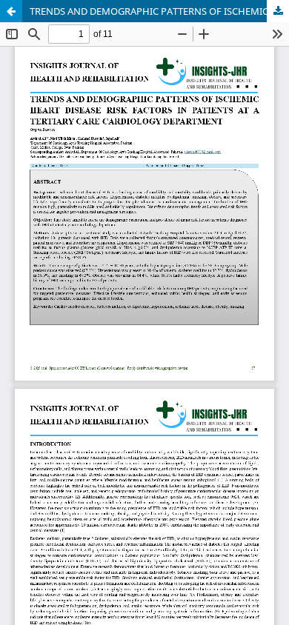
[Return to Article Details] (11, 11)
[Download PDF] (278, 11)
